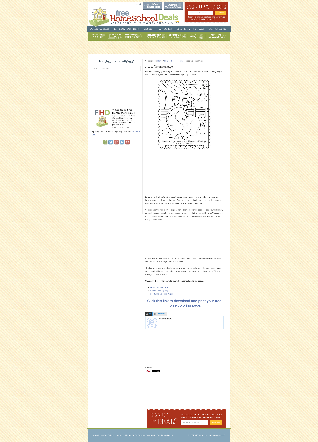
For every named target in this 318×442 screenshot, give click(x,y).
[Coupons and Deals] (98, 36)
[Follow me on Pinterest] (116, 144)
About (138, 4)
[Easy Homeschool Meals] (197, 36)
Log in (170, 435)
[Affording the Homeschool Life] (177, 36)
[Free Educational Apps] (115, 36)
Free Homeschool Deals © (134, 16)
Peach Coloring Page (159, 288)
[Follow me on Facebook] (105, 144)
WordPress (161, 435)
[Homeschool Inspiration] (217, 36)
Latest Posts (161, 314)
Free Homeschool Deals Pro (122, 435)
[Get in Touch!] (127, 144)
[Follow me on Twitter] (110, 144)
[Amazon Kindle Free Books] (134, 36)
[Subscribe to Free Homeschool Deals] (121, 144)
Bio (150, 314)
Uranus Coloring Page (159, 291)
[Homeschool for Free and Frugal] (156, 36)
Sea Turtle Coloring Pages (161, 294)
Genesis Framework (146, 435)
